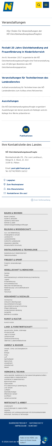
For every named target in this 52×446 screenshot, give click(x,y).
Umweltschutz (8, 365)
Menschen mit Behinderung (13, 286)
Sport (6, 265)
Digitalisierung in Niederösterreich (15, 253)
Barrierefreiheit (18, 423)
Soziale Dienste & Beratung (13, 310)
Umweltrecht (8, 363)
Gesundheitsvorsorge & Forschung (15, 306)
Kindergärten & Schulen (12, 235)
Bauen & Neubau (9, 216)
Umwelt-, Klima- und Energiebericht (15, 349)
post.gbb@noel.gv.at (20, 168)
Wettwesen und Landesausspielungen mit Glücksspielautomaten (25, 412)
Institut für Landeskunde (12, 241)
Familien (7, 273)
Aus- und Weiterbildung (12, 233)
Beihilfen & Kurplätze (11, 314)
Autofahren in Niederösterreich (14, 379)
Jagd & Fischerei (9, 334)
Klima (6, 355)
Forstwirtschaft (9, 332)
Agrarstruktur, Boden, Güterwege (15, 330)
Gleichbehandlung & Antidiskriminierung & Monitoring (21, 277)
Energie (6, 353)
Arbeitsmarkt (8, 406)
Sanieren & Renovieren (11, 221)
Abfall (6, 351)
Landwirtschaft (9, 336)
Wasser (6, 367)
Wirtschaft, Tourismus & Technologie (16, 414)
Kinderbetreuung (9, 281)
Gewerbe (7, 410)
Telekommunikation (10, 255)
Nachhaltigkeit (8, 359)
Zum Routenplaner (15, 184)
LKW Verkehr (8, 388)
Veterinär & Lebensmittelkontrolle (15, 341)
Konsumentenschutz (11, 284)
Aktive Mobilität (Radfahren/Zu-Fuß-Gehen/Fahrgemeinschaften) (25, 375)
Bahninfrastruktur (10, 381)
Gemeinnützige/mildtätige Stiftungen (16, 225)
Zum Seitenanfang (41, 200)
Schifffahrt (7, 396)
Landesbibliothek (9, 239)
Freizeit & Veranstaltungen (12, 263)
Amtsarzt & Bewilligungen (12, 302)
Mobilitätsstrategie (10, 392)
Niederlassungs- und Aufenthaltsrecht (16, 288)
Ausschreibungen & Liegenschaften (15, 408)
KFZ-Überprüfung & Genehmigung (15, 386)
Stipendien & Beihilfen (11, 243)
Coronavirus (8, 300)
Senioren (7, 290)
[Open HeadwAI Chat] (45, 439)
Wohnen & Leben (9, 223)
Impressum (20, 426)
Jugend (6, 279)
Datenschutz (36, 423)
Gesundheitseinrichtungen (12, 304)
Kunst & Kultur (9, 322)
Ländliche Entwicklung (11, 338)
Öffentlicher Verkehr (10, 394)
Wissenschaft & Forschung (13, 245)
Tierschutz (7, 292)
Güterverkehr (8, 383)
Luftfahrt (7, 390)
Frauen (6, 275)
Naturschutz (8, 361)
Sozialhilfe (7, 312)
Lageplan (11, 180)
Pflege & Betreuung (10, 308)
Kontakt (33, 426)
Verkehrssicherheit (10, 398)
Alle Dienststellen (15, 189)
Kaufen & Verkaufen (10, 218)
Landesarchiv (8, 237)
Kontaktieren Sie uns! (17, 193)
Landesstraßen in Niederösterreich (15, 377)
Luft (5, 357)
